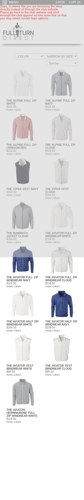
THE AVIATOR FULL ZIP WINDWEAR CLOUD (61, 279)
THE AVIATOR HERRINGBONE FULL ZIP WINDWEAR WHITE (21, 412)
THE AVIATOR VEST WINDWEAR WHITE (19, 367)
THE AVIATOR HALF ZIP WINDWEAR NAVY (61, 323)
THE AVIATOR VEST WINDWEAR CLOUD (58, 367)
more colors (13, 286)
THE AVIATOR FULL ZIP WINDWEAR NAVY (22, 279)
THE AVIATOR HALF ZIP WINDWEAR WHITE (22, 323)
